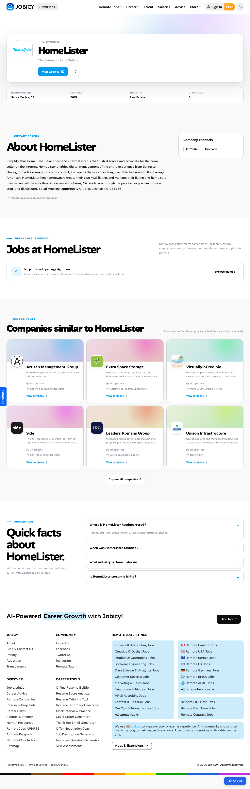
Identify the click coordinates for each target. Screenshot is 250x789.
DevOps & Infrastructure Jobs (137, 708)
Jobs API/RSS (59, 765)
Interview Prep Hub (21, 705)
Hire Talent (229, 619)
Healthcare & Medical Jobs (134, 689)
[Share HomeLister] (74, 71)
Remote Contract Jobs (197, 714)
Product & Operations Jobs (135, 658)
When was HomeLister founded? (114, 548)
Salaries (164, 7)
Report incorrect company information (34, 198)
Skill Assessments (69, 746)
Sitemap (13, 746)
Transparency (16, 666)
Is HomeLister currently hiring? (113, 576)
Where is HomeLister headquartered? (118, 525)
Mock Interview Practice (73, 711)
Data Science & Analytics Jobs (137, 670)
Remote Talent (66, 666)
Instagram (63, 660)
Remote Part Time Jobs (198, 708)
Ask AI (237, 781)
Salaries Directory (20, 717)
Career (131, 7)
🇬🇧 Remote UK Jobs (195, 664)
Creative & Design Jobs (132, 651)
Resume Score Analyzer (73, 693)
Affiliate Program (19, 734)
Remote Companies (21, 699)
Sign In (216, 7)
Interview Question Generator (77, 740)
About (11, 643)
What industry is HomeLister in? (113, 562)
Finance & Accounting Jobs (134, 645)
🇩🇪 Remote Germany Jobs (200, 670)
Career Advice (17, 693)
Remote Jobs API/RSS (23, 728)
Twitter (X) (63, 655)
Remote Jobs (109, 7)
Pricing (12, 655)
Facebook (211, 149)
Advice (180, 7)
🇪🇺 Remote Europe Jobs (198, 658)
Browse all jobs (225, 271)
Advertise (14, 660)
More (194, 7)
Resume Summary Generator (77, 705)
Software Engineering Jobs (134, 664)
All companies (48, 41)
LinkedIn (62, 643)
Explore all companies (125, 479)
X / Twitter (192, 149)
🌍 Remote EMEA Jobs (198, 677)
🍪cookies (133, 726)
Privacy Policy (15, 765)
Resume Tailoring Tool (72, 699)
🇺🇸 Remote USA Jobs (196, 651)
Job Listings (15, 687)
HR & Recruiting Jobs (130, 695)
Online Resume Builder (73, 687)
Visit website (50, 71)
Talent (148, 7)
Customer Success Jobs (132, 677)
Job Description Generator (75, 734)
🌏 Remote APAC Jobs (197, 683)
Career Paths (16, 711)
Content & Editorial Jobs (133, 702)
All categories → (127, 714)
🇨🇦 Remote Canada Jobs (199, 645)
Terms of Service (37, 765)
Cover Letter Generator (73, 717)
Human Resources (20, 722)
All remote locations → (197, 689)
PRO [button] (229, 7)
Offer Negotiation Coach (73, 728)
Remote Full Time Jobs (198, 702)
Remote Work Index (21, 740)
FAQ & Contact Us (20, 649)
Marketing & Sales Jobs (132, 683)
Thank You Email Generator (76, 722)
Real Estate (137, 97)
